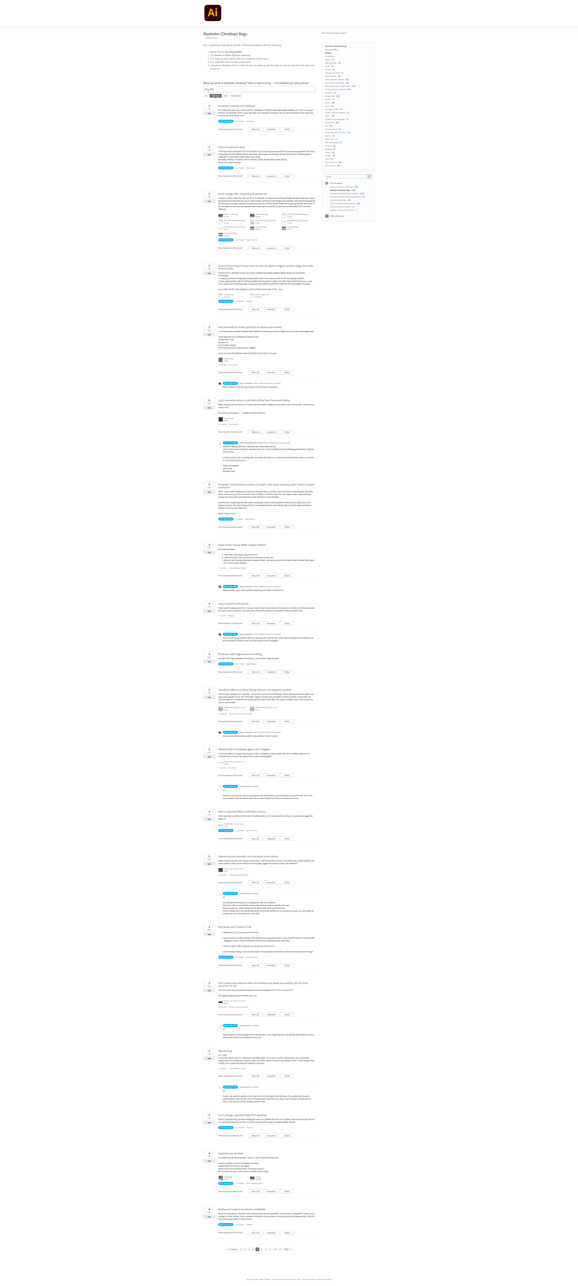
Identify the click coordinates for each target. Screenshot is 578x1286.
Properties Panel (331, 129)
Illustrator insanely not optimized (236, 106)
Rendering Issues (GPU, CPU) (238, 875)
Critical (289, 129)
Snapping (249, 301)
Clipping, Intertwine (332, 73)
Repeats (328, 136)
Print (326, 126)
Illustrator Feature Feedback (340, 207)
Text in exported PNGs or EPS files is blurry (242, 811)
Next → (287, 1249)
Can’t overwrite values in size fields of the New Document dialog (254, 400)
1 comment (239, 519)
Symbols (328, 156)
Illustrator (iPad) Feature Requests (343, 203)
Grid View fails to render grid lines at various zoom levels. (250, 327)
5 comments (240, 301)
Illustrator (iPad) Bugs (338, 200)
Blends (327, 66)
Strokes (328, 152)
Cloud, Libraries (330, 76)
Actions (327, 59)
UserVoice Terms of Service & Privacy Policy (286, 1279)
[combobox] (346, 176)
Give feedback (336, 183)
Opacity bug (225, 1051)
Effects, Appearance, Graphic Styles (240, 714)
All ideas (328, 53)
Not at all (257, 129)
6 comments (240, 121)
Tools (327, 159)
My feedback (236, 96)
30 (275, 1249)
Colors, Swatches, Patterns (237, 568)
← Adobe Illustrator (210, 38)
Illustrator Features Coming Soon (342, 210)
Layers (327, 106)
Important (272, 129)
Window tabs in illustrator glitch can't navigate (244, 749)
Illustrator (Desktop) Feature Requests (344, 193)
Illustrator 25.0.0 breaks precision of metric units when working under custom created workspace (266, 486)
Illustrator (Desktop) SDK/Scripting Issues (345, 197)
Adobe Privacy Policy (324, 1279)
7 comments (222, 568)
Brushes (328, 69)
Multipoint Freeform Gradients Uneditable (242, 1209)
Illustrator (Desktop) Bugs (340, 190)
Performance (250, 121)
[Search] (369, 176)
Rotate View (329, 139)
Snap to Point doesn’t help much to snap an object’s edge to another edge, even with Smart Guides (265, 267)
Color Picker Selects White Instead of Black (242, 545)
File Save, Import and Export (238, 1007)
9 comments (222, 714)
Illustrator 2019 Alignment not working (240, 654)
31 (280, 1249)
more (281, 289)
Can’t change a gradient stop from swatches (242, 1115)
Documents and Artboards (334, 83)
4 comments (240, 168)
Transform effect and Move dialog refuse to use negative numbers (255, 689)
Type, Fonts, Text (251, 240)
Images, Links (330, 96)
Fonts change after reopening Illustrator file (242, 194)
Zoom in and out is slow (231, 147)
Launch (327, 103)
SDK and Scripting (331, 142)
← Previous (232, 1249)
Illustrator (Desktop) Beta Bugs (342, 187)
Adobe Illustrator (337, 216)
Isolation (328, 99)
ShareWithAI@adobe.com (235, 460)
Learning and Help (332, 109)
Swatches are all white (230, 1153)
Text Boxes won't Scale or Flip (234, 927)
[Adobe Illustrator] (212, 13)
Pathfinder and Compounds (335, 119)
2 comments (240, 957)
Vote (209, 113)
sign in (344, 33)
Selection (328, 146)
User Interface (233, 365)
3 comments (222, 365)
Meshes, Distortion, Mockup (335, 112)
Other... (327, 116)
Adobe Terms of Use (309, 1279)
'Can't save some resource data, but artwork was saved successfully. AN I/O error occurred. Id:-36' (263, 984)
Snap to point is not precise (233, 603)
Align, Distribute (251, 664)
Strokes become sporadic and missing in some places (248, 856)
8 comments (222, 424)
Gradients (249, 1127)
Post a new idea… (332, 49)
